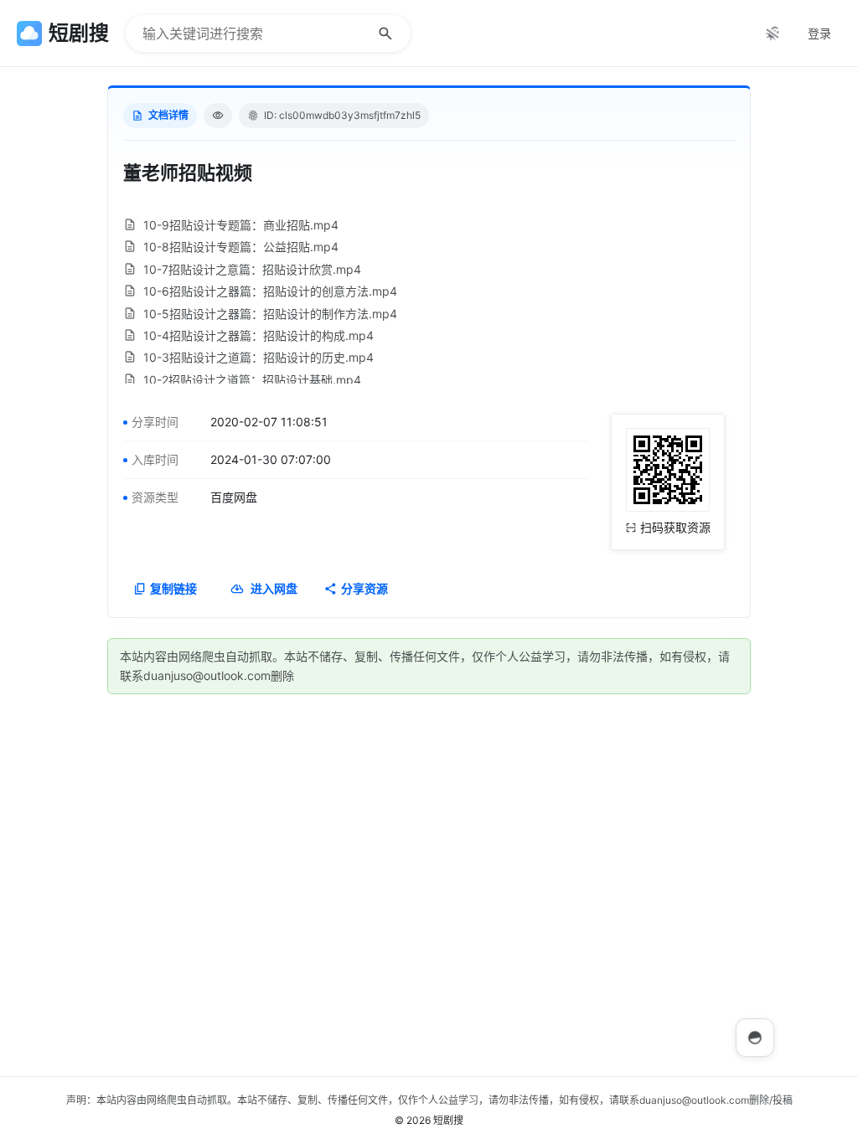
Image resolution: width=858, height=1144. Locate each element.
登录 (819, 33)
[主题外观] (772, 33)
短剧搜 (448, 1120)
